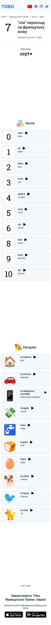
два (20, 166)
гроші (23, 411)
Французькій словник (18, 17)
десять (21, 273)
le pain (24, 442)
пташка (24, 496)
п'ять (20, 212)
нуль (20, 136)
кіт (21, 513)
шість (21, 227)
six (19, 224)
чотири (21, 197)
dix (19, 270)
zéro (20, 133)
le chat (24, 510)
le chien (24, 476)
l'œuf (23, 459)
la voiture (25, 374)
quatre (21, 193)
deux (20, 163)
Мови (3, 17)
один (20, 151)
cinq (20, 209)
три (19, 182)
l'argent (24, 408)
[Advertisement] (25, 86)
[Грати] (31, 54)
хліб (22, 445)
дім (22, 360)
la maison (25, 357)
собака (23, 479)
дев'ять (21, 258)
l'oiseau (24, 493)
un (19, 148)
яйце (22, 462)
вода (22, 428)
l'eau (23, 425)
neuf (20, 254)
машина (24, 377)
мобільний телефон (30, 397)
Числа (34, 17)
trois (20, 178)
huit (20, 239)
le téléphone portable (27, 392)
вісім (20, 243)
